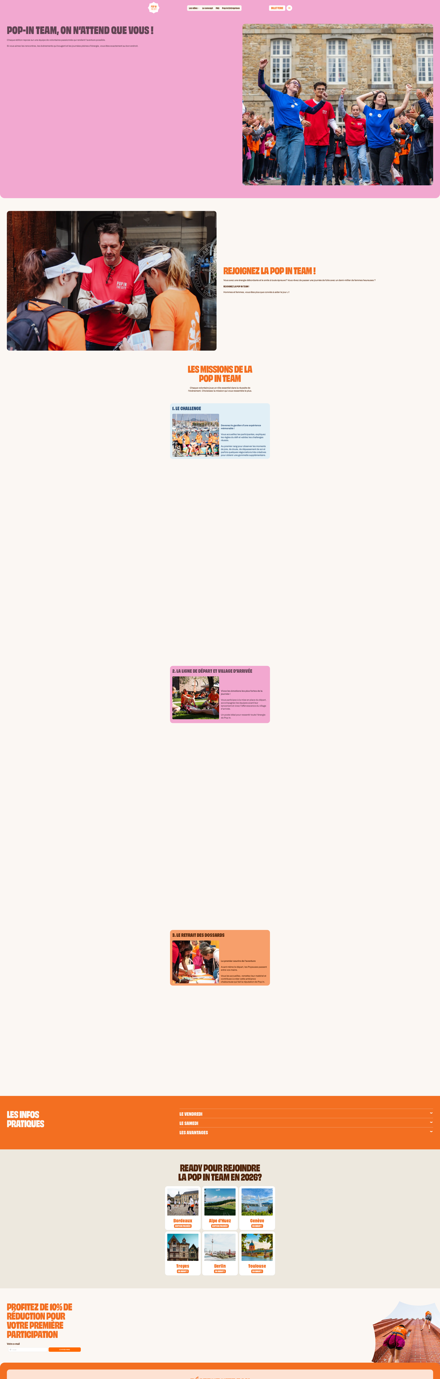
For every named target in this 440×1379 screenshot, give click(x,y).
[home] (154, 8)
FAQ (217, 8)
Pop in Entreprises (231, 8)
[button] (194, 8)
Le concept (207, 8)
